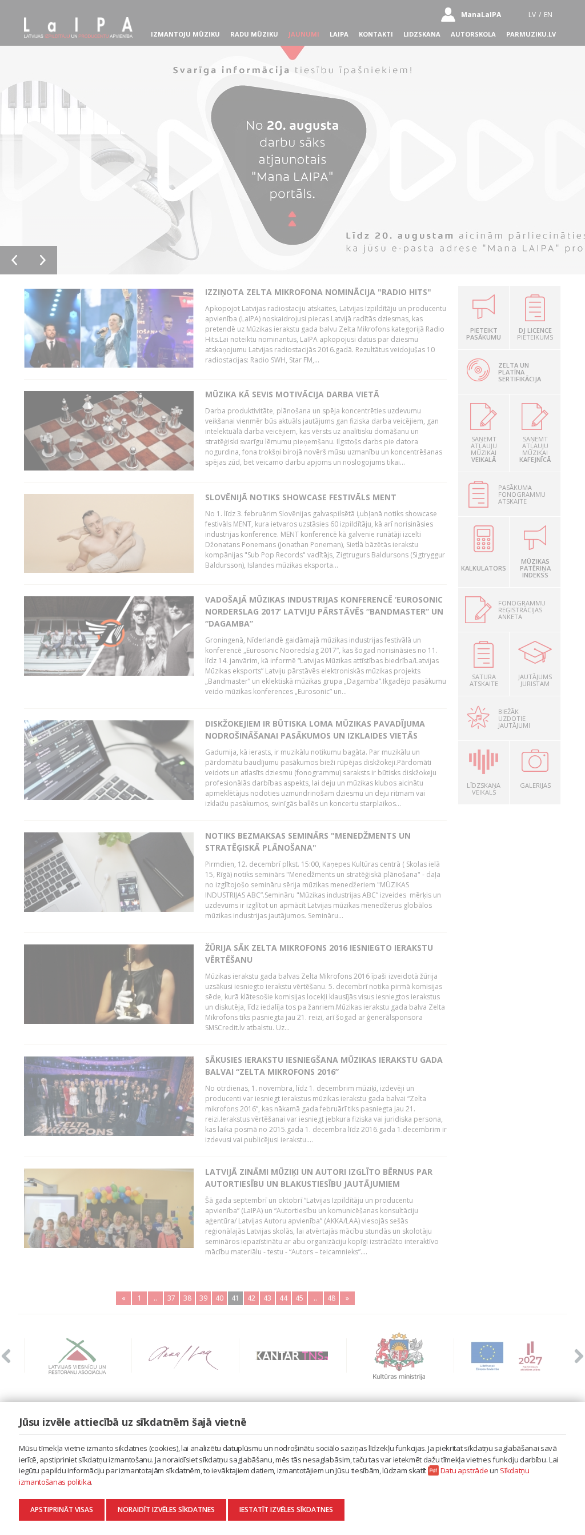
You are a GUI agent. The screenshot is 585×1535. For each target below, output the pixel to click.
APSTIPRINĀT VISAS (61, 1509)
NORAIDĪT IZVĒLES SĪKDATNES (166, 1509)
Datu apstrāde (464, 1470)
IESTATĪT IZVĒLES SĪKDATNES (286, 1509)
